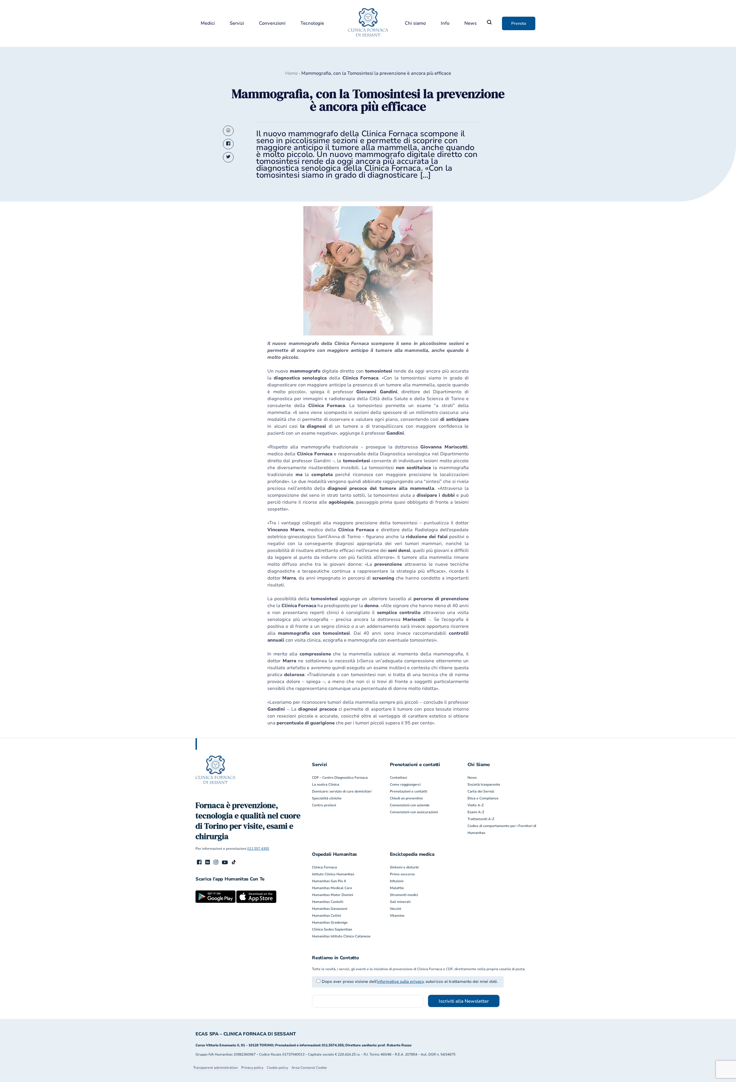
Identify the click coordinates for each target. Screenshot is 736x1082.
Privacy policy (252, 1067)
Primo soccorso (402, 874)
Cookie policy (277, 1067)
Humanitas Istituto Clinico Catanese (341, 936)
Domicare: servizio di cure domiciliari (341, 791)
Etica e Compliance (483, 798)
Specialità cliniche (327, 798)
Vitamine (397, 915)
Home (291, 73)
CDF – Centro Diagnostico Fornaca (340, 777)
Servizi (237, 23)
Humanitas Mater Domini (332, 895)
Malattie (397, 888)
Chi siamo (415, 23)
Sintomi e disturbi (404, 867)
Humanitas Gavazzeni (329, 908)
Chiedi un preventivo (406, 798)
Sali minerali (400, 901)
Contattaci (398, 777)
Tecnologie (312, 23)
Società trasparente (483, 784)
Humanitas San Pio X (329, 881)
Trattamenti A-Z (480, 819)
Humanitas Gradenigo (330, 922)
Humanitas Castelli (327, 901)
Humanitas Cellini (326, 915)
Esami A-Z (475, 812)
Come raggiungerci (405, 784)
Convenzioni (272, 23)
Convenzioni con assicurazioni (414, 812)
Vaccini (395, 908)
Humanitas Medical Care (332, 888)
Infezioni (396, 881)
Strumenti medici (404, 895)
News (470, 23)
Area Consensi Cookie (309, 1067)
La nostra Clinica (325, 784)
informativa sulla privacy (400, 981)
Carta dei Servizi (480, 791)
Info (445, 23)
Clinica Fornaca (324, 867)
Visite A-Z (475, 805)
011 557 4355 (258, 848)
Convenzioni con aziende (410, 805)
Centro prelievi (324, 805)
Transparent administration (215, 1067)
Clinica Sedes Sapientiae (332, 929)
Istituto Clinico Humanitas (333, 874)
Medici (208, 23)
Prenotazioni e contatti (408, 791)
